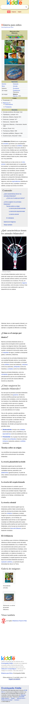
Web (9, 12)
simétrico (19, 146)
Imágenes (14, 12)
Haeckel (15, 96)
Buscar (26, 7)
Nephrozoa (6, 103)
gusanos (15, 395)
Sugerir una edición (14, 679)
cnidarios (9, 513)
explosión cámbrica (6, 562)
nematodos (4, 374)
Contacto (16, 700)
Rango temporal (10, 35)
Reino (3, 86)
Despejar (23, 7)
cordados (10, 369)
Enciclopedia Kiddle (7, 663)
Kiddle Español (5, 698)
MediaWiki (21, 696)
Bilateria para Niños (7, 673)
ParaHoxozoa (16, 90)
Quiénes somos (21, 698)
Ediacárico (12, 39)
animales (5, 143)
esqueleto (6, 352)
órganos (24, 283)
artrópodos (17, 366)
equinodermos (16, 181)
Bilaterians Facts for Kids (19, 621)
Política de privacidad (6, 700)
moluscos (25, 364)
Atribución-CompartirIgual (8, 669)
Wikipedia (23, 695)
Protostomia (8, 107)
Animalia (15, 86)
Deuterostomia (9, 104)
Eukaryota (15, 84)
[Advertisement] (14, 18)
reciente (17, 39)
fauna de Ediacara (15, 528)
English (19, 12)
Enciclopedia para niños (7, 27)
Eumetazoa (16, 88)
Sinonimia (14, 110)
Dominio (4, 84)
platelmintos (4, 472)
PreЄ (7, 37)
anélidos (6, 364)
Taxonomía (14, 82)
